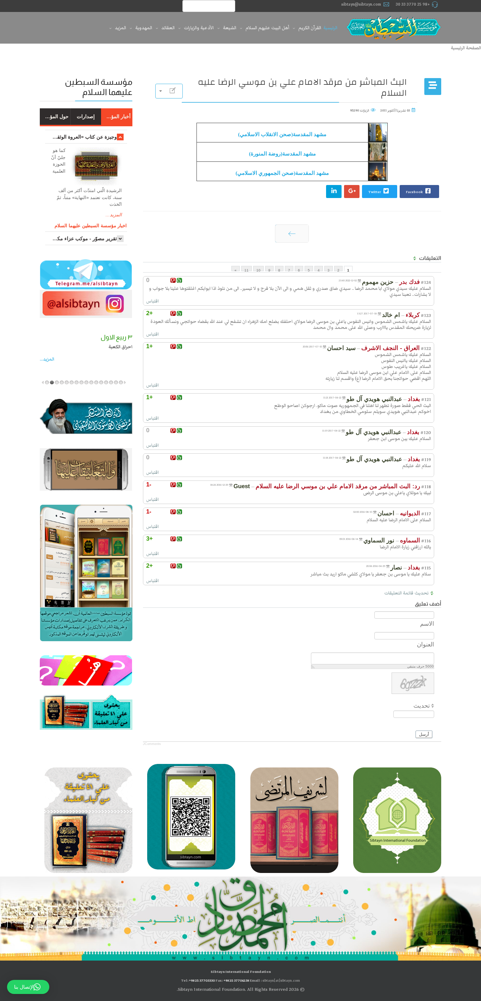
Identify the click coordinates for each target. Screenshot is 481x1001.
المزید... (47, 359)
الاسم (427, 623)
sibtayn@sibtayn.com (361, 4)
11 (246, 269)
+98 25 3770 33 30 (413, 4)
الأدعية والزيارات (199, 27)
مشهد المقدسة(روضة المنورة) (282, 154)
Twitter (375, 192)
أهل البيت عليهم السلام (267, 27)
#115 (426, 568)
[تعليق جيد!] (179, 280)
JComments (152, 744)
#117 (426, 513)
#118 (426, 486)
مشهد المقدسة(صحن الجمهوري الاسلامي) (282, 173)
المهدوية (143, 27)
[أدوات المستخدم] (169, 91)
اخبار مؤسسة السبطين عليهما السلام (91, 225)
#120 (425, 432)
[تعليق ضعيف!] (173, 280)
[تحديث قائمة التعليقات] (414, 258)
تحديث (421, 705)
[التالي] (291, 233)
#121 (426, 399)
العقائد (168, 27)
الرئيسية (330, 27)
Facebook (415, 192)
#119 (426, 459)
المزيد (120, 27)
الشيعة (229, 27)
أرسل (424, 734)
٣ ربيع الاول (116, 337)
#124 (426, 282)
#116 (426, 540)
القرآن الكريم (309, 27)
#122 (426, 348)
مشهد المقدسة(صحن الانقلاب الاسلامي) (282, 134)
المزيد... (114, 214)
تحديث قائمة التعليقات (406, 593)
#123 (426, 315)
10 (258, 269)
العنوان (425, 644)
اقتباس (152, 301)
